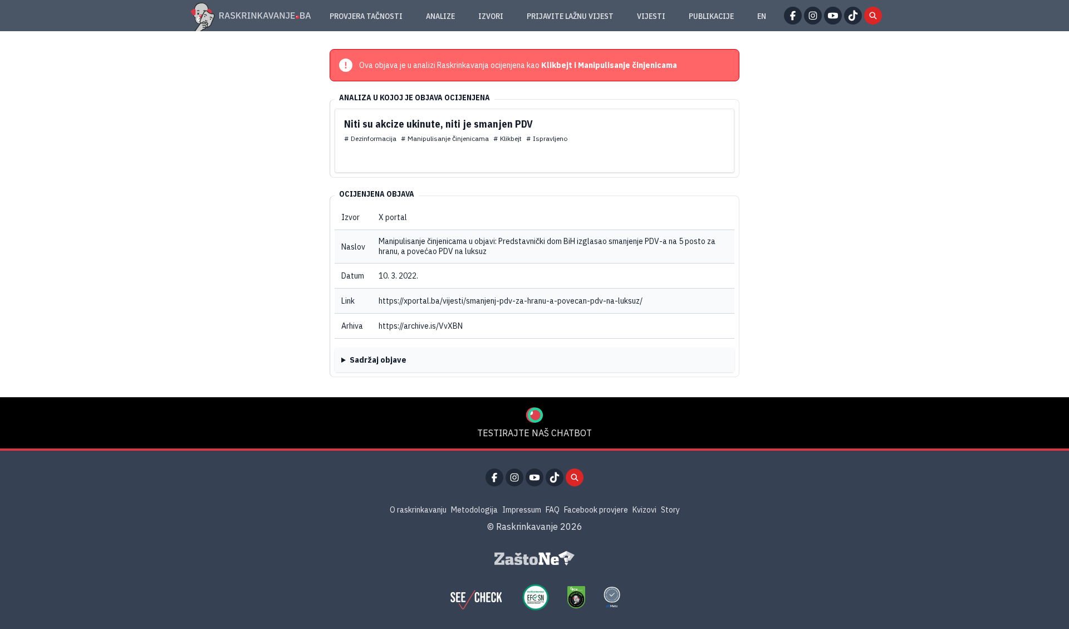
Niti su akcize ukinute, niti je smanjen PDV (438, 124)
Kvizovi (644, 510)
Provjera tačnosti (366, 16)
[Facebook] (793, 16)
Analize (440, 16)
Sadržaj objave (378, 360)
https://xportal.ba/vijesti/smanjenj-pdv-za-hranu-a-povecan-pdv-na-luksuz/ (511, 301)
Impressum (521, 510)
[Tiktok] (853, 16)
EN (761, 16)
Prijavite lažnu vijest (570, 16)
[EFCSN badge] (536, 597)
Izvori (490, 16)
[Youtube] (833, 16)
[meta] (612, 597)
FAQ (553, 510)
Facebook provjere (596, 510)
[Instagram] (813, 16)
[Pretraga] (873, 16)
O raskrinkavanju (418, 510)
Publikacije (711, 16)
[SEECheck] (476, 597)
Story (670, 510)
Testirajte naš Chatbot (534, 432)
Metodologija (474, 510)
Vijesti (651, 16)
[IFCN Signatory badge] (576, 597)
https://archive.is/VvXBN (421, 326)
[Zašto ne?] (534, 558)
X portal (393, 217)
